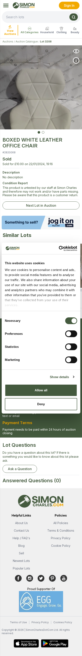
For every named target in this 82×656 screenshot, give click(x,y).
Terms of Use (18, 622)
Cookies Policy (62, 622)
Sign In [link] (69, 5)
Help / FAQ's (21, 538)
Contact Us (21, 530)
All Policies (60, 523)
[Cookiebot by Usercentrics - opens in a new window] (59, 248)
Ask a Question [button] (20, 469)
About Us (21, 523)
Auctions (8, 41)
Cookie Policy (60, 545)
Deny (41, 404)
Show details (59, 377)
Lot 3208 (46, 41)
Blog (21, 545)
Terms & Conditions (60, 530)
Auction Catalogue (27, 41)
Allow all (41, 390)
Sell (21, 553)
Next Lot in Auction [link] (41, 205)
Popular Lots (21, 568)
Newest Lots (21, 561)
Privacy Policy (60, 538)
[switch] (71, 333)
